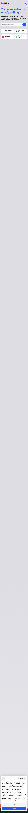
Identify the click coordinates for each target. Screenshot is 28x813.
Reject (14, 804)
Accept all (14, 808)
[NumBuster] (5, 3)
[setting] (3, 778)
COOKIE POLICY (18, 788)
